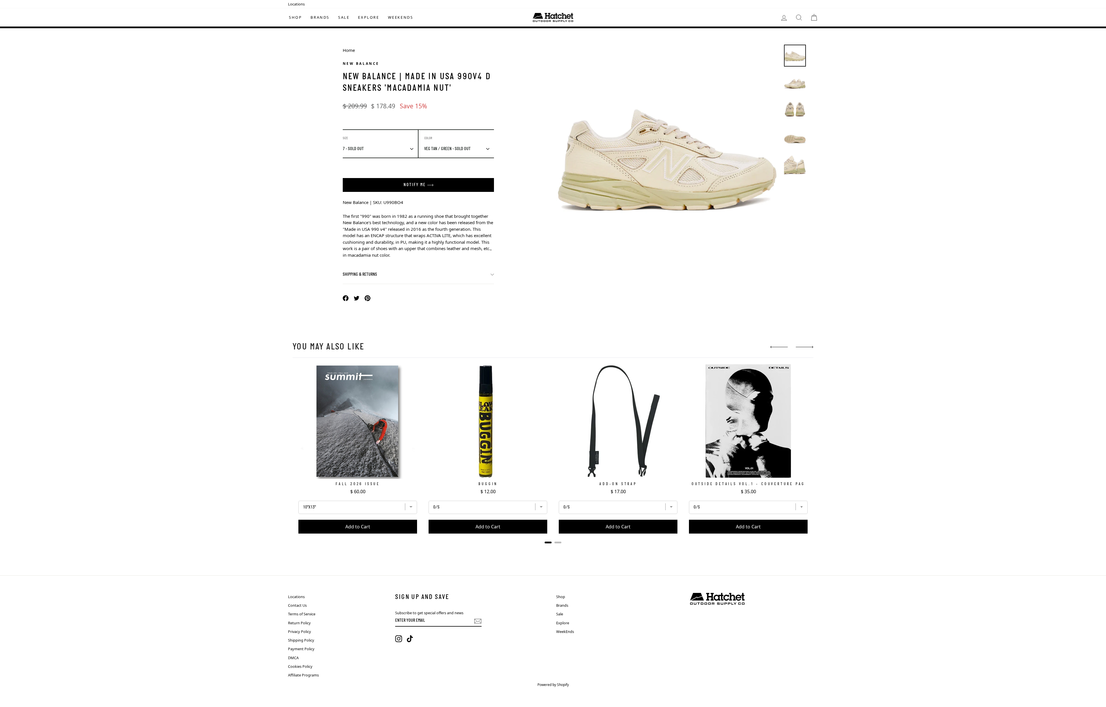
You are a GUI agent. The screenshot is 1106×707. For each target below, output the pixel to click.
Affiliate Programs (303, 675)
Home (349, 50)
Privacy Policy (299, 631)
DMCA (293, 657)
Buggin (488, 484)
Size (345, 138)
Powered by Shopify (553, 684)
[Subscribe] (478, 621)
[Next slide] (804, 347)
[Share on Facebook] (346, 297)
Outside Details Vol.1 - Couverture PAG (748, 484)
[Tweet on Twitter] (356, 297)
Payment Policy (301, 648)
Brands (319, 17)
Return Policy (299, 622)
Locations (296, 4)
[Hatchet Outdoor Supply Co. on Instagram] (398, 638)
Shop (295, 17)
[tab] (548, 542)
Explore (368, 17)
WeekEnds (400, 17)
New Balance (361, 63)
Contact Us (297, 605)
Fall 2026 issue (358, 484)
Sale (343, 17)
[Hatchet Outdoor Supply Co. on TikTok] (409, 638)
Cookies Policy (300, 666)
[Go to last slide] (779, 347)
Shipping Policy (301, 640)
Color (428, 138)
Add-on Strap (618, 484)
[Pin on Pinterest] (367, 297)
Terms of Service (301, 614)
